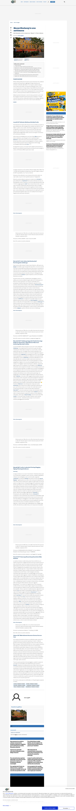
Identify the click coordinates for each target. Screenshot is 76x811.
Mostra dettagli (6, 805)
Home (11, 22)
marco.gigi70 (20, 35)
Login (53, 1)
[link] (11, 37)
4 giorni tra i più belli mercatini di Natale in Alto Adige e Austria (17, 751)
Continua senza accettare (70, 788)
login (16, 734)
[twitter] (11, 30)
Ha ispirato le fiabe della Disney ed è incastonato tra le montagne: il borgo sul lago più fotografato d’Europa (55, 136)
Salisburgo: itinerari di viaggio (33, 685)
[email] (11, 35)
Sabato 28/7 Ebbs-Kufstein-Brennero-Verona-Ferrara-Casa (26, 76)
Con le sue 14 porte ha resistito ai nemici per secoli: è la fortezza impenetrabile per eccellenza (55, 145)
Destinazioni (26, 1)
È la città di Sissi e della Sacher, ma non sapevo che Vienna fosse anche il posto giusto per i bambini (35, 743)
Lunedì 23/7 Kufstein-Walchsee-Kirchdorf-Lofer (24, 66)
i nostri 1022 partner (9, 793)
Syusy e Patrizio (39, 1)
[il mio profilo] (48, 1)
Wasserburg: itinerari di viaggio (32, 686)
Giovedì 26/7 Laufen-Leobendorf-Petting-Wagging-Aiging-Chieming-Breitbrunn (28, 72)
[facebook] (11, 27)
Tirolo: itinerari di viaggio (19, 686)
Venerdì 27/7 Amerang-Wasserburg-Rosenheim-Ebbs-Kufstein (26, 74)
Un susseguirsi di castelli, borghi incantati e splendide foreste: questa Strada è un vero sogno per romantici (35, 768)
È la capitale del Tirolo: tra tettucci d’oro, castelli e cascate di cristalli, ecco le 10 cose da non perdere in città (18, 768)
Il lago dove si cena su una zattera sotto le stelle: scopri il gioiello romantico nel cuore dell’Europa (55, 127)
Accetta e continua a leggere (49, 808)
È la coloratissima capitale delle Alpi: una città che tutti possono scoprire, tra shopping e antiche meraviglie (17, 760)
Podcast (44, 1)
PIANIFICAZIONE (18, 65)
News (22, 1)
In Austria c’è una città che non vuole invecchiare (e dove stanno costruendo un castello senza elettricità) (55, 118)
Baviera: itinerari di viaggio (32, 683)
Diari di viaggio (32, 1)
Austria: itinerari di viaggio (19, 683)
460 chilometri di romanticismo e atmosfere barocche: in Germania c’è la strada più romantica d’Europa (35, 752)
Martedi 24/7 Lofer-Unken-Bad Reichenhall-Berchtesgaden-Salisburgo (28, 68)
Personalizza (65, 808)
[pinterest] (11, 32)
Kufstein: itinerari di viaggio (19, 685)
